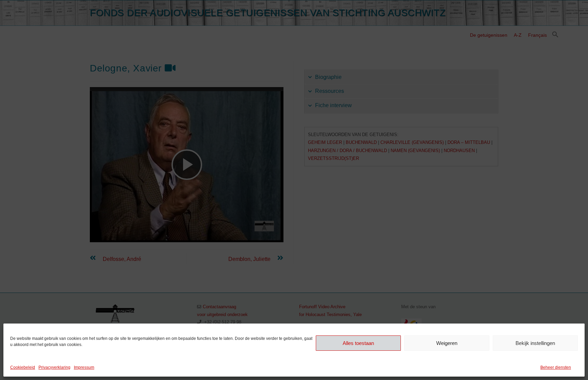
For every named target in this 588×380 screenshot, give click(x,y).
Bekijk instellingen (535, 343)
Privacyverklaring (54, 367)
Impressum (84, 367)
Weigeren (446, 343)
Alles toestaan (358, 343)
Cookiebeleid (22, 367)
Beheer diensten (555, 367)
